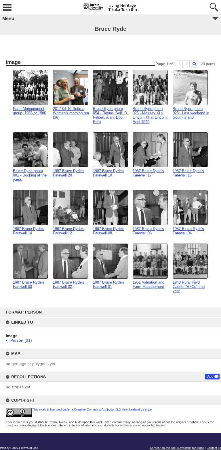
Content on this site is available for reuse (177, 447)
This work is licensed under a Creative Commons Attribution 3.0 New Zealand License (92, 409)
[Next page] (187, 64)
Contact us (214, 447)
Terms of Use (29, 447)
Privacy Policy (9, 447)
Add (210, 377)
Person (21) (21, 340)
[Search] (194, 64)
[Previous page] (180, 64)
